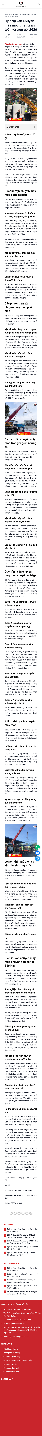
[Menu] (3, 4)
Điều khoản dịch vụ (10, 1349)
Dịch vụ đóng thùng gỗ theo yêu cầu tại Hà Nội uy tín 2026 (22, 1230)
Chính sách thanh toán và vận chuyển (17, 1360)
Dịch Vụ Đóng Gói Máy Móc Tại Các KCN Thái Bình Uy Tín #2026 (22, 1248)
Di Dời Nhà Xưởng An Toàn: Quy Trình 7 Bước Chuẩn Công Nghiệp (22, 1275)
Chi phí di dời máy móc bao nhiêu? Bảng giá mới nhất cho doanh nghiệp (22, 1293)
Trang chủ (8, 14)
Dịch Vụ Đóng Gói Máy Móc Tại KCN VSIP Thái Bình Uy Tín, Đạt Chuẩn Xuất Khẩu (21, 1236)
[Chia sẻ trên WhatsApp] (11, 1213)
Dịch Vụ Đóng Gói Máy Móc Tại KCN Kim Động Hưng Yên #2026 (21, 1254)
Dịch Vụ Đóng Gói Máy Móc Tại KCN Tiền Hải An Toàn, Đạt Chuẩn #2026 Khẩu (22, 1242)
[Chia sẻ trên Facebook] (15, 1213)
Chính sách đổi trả (10, 1364)
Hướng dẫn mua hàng (11, 1353)
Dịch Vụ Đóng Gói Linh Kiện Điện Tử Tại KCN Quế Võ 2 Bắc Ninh (22, 1287)
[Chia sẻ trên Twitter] (19, 1213)
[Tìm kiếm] (39, 4)
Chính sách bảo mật (11, 1372)
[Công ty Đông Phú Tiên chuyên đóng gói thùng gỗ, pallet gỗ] (21, 4)
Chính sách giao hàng (11, 1356)
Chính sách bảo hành (11, 1368)
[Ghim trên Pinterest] (27, 1213)
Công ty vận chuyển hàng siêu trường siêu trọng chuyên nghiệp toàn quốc (22, 1281)
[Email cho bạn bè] (23, 1213)
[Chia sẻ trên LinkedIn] (31, 1213)
